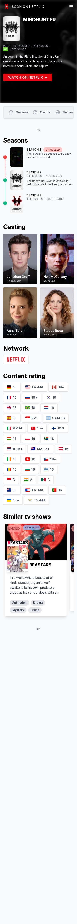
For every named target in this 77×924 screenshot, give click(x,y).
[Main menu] (71, 6)
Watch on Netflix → (27, 77)
